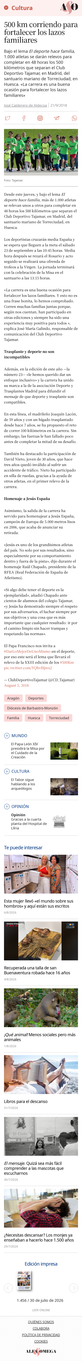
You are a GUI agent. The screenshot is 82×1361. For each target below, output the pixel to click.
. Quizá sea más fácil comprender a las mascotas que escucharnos (34, 1168)
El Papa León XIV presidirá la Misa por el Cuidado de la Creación (27, 750)
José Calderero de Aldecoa (25, 105)
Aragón (13, 698)
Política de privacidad (41, 1335)
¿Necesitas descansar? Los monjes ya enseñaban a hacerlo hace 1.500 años (39, 1237)
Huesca (34, 717)
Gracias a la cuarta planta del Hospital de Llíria (29, 823)
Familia (13, 717)
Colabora (41, 1328)
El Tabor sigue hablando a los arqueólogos (23, 784)
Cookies (41, 1341)
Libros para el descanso (26, 1101)
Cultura (22, 8)
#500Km (67, 662)
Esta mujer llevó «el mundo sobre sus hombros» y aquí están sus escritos (38, 903)
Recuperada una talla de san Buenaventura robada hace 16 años (37, 970)
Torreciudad (59, 717)
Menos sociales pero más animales (40, 1037)
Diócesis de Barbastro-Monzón (32, 708)
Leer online (41, 1310)
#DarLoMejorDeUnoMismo (27, 651)
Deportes (36, 698)
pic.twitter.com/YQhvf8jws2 (28, 667)
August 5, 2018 (16, 685)
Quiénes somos (41, 1322)
